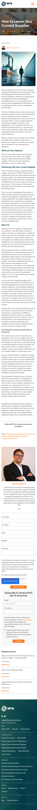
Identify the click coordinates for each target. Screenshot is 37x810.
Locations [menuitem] (4, 785)
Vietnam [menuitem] (4, 791)
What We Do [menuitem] (5, 760)
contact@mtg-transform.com (11, 720)
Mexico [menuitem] (22, 788)
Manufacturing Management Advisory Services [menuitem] (17, 766)
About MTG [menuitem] (5, 729)
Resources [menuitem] (4, 797)
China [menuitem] (3, 788)
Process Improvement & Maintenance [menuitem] (14, 741)
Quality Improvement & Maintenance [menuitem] (14, 748)
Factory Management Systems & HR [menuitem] (13, 773)
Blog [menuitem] (3, 800)
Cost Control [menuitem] (6, 754)
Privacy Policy (27, 620)
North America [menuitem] (13, 788)
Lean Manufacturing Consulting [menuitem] (12, 779)
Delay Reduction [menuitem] (23, 751)
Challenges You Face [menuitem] (7, 734)
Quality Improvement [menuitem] (9, 751)
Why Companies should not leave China (12, 31)
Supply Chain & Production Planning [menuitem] (14, 744)
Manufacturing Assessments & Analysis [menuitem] (15, 769)
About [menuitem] (3, 726)
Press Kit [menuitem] (15, 729)
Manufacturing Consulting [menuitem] (10, 763)
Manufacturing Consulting (15, 434)
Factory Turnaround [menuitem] (8, 738)
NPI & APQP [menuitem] (21, 738)
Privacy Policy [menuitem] (25, 729)
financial (15, 438)
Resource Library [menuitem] (12, 800)
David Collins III (14, 48)
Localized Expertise (14, 436)
